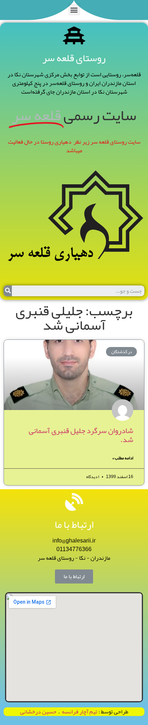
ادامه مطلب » (122, 458)
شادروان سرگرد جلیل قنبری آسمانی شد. (81, 435)
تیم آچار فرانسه (78, 711)
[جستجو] (8, 290)
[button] (74, 9)
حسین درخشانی (38, 711)
